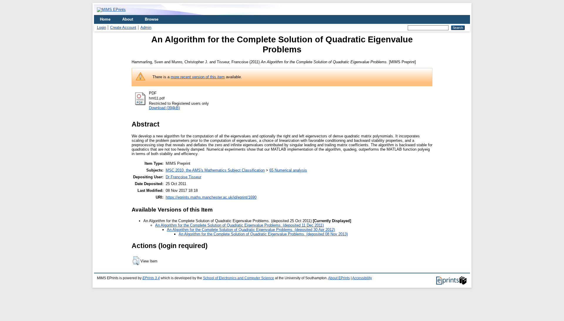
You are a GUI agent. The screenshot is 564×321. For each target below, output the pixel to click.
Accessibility (362, 278)
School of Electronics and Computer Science (238, 278)
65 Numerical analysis (288, 170)
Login (101, 27)
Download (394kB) (164, 108)
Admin (145, 27)
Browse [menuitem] (151, 19)
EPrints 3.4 (151, 278)
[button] (135, 260)
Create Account (123, 27)
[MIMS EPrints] (111, 9)
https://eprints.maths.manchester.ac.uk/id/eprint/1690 (211, 197)
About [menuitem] (127, 19)
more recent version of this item (198, 77)
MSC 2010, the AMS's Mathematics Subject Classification (215, 170)
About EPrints (339, 278)
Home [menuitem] (105, 19)
